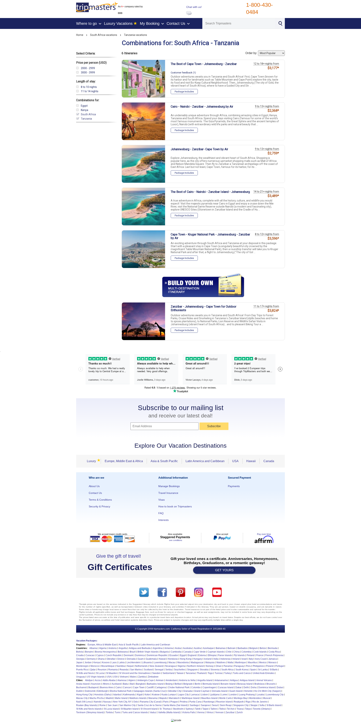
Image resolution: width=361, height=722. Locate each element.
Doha (253, 687)
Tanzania (190, 673)
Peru (248, 666)
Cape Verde (199, 651)
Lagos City (183, 694)
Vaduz (153, 712)
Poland (269, 666)
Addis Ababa (108, 680)
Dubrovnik (90, 691)
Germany (91, 659)
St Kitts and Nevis (85, 673)
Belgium (253, 648)
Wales (133, 676)
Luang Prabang (247, 694)
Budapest (93, 687)
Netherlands (141, 666)
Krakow (156, 694)
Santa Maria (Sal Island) (175, 705)
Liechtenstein (133, 662)
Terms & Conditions (100, 499)
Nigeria (181, 666)
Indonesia (225, 659)
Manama (152, 698)
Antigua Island (247, 680)
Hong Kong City (84, 694)
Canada (268, 461)
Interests (163, 519)
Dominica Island (266, 687)
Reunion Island (224, 701)
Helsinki (248, 691)
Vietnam (124, 676)
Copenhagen (209, 687)
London (233, 694)
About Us (94, 486)
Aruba (178, 648)
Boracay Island (245, 684)
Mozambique (108, 666)
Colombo (196, 687)
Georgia (80, 659)
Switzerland (168, 673)
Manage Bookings (169, 486)
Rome (102, 705)
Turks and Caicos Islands (135, 712)
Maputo (163, 698)
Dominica (140, 655)
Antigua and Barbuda (140, 648)
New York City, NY (122, 701)
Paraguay (239, 666)
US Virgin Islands (96, 676)
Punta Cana (195, 701)
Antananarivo (221, 680)
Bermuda (272, 648)
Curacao (90, 655)
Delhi (246, 687)
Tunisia (218, 673)
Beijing (169, 684)
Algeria (102, 648)
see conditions (175, 540)
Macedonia (183, 662)
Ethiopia (212, 655)
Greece (121, 659)
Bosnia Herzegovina (105, 651)
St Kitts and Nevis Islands (89, 709)
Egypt (183, 655)
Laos (114, 662)
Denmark (128, 655)
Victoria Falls (188, 712)
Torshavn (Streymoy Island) (90, 712)
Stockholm (178, 709)
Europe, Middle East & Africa (124, 461)
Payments (234, 486)
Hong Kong (185, 659)
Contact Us (95, 492)
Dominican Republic (157, 655)
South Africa (227, 669)
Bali (132, 684)
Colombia (246, 651)
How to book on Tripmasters (175, 506)
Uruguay (80, 676)
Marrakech (174, 698)
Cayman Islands (216, 651)
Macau (171, 662)
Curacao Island (226, 687)
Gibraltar (110, 659)
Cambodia (176, 651)
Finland (250, 655)
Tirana (240, 709)
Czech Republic (113, 655)
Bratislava (259, 684)
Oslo (135, 701)
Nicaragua (170, 666)
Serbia (168, 669)
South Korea (241, 669)
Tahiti (197, 709)
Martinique (240, 662)
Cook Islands (260, 651)
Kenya (96, 662)
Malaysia (210, 662)
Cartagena (160, 687)
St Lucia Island (111, 709)
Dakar (238, 687)
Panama (228, 666)
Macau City (82, 698)
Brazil (133, 651)
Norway (210, 666)
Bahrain (232, 648)
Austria (197, 648)
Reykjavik (239, 701)
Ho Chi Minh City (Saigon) (267, 691)
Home (79, 34)
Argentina (157, 648)
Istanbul (117, 694)
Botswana (123, 651)
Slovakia (204, 669)
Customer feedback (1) (183, 72)
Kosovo (106, 662)
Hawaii (251, 461)
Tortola (109, 712)
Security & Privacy (99, 506)
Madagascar (197, 662)
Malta (230, 662)
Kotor (147, 694)
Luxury (92, 461)
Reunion (102, 669)
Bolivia (79, 651)
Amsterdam (171, 680)
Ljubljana (214, 694)
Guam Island (235, 691)
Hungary (197, 659)
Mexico (262, 662)
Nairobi (97, 701)
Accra (98, 680)
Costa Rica (274, 651)
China (236, 651)
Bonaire (89, 651)
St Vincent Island (149, 709)
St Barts (274, 669)
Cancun (127, 687)
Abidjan (89, 680)
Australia (187, 648)
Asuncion (96, 684)
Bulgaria (164, 651)
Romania (113, 669)
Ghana (101, 659)
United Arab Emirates (263, 673)
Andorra (112, 648)
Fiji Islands (239, 655)
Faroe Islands (225, 655)
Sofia (262, 705)
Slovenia (214, 669)
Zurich (239, 712)
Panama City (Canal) (150, 701)
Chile (228, 651)
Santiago (194, 705)
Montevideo (255, 698)
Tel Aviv (231, 709)
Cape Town (139, 687)
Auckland (116, 684)
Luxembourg (160, 662)
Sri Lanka (263, 669)
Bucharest (81, 687)
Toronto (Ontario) (261, 709)
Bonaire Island (228, 684)
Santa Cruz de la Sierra (149, 705)
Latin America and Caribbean (205, 461)
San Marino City (127, 705)
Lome (224, 694)
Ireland (236, 659)
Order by (251, 53)
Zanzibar (229, 712)
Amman (160, 680)
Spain (253, 669)
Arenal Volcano (264, 680)
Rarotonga (208, 701)
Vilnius (209, 712)
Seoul (215, 705)
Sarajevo (205, 705)
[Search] (280, 23)
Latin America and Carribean (155, 644)
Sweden (156, 673)
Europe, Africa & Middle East (102, 644)
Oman (218, 666)
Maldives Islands (137, 698)
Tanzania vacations (135, 34)
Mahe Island (121, 698)
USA (235, 461)
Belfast (177, 684)
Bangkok (140, 684)
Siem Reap (225, 705)
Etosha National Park (120, 691)
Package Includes (184, 91)
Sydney (189, 709)
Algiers (131, 680)
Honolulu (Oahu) (102, 694)
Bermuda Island (210, 684)
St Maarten (111, 673)
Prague (174, 701)
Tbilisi (222, 709)
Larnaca (195, 694)
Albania (93, 648)
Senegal (159, 669)
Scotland (148, 669)
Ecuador (173, 655)
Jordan (88, 662)
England (192, 655)
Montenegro (82, 666)
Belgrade (188, 684)
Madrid (109, 698)
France (259, 655)
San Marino (136, 669)
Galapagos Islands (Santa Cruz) (149, 691)
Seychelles (179, 669)
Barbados (242, 648)
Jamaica (272, 659)
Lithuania (147, 662)
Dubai (280, 687)
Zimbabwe (153, 676)
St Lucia (100, 673)
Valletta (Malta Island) (169, 712)
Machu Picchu (96, 698)
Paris (165, 701)
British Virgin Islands (147, 651)
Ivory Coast (260, 659)
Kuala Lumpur (169, 694)
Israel (244, 659)
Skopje (253, 705)
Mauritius (252, 662)
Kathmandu (129, 694)
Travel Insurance (168, 492)
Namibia (120, 666)
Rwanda (124, 669)
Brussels (270, 684)
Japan (79, 662)
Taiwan (180, 673)
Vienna (200, 712)
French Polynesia (274, 655)
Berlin (198, 684)
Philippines (258, 666)
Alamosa (121, 680)
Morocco (94, 666)
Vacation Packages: (86, 640)
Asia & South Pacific (164, 461)
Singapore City (240, 705)
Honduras (173, 659)
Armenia (168, 648)
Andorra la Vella (187, 680)
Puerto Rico (82, 669)
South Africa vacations (103, 34)
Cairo (118, 687)
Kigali (140, 694)
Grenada (131, 659)
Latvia (121, 662)
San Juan (112, 705)
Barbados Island (155, 684)
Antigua (234, 680)
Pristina (183, 701)
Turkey (227, 673)
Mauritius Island (209, 698)
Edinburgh (102, 691)
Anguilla (122, 648)
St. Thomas (165, 709)
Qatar (93, 669)
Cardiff (149, 687)
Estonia (202, 655)
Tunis (117, 712)
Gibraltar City (174, 691)
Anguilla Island (204, 680)
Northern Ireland (195, 666)
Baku (125, 684)
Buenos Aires (107, 687)
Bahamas (221, 648)
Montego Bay (240, 698)
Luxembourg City (275, 694)
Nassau (107, 701)
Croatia (80, 655)
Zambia (142, 676)
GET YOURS (224, 570)
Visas (161, 499)
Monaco (272, 662)
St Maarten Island (130, 709)
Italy (251, 659)
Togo (210, 673)
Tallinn (213, 709)
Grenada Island (219, 691)
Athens (106, 684)
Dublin (79, 691)
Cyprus (100, 655)
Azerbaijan (208, 648)
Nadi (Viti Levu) (84, 701)
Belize (263, 648)
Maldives (221, 662)
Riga (248, 701)
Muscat (266, 698)
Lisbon (204, 694)
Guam (140, 659)
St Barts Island (273, 705)
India (215, 659)
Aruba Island (82, 684)
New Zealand (156, 666)
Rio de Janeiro (259, 701)
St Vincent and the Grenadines (134, 673)
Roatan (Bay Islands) (87, 705)
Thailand (201, 673)
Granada (187, 691)
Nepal (130, 666)
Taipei (205, 709)
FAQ (161, 513)
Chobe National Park (178, 687)
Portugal (279, 666)
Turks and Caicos (242, 673)
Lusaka (260, 694)
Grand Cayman (202, 691)
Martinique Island (190, 698)
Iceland (208, 659)
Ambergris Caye (145, 680)
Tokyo (248, 709)
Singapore (192, 669)
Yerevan (219, 712)
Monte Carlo (225, 698)
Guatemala (151, 659)
